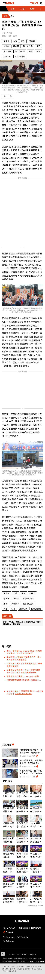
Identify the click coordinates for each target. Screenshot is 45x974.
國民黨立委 (20, 51)
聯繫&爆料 (23, 928)
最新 (13, 9)
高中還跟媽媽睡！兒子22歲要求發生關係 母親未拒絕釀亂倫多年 (36, 900)
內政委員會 (20, 56)
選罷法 (6, 41)
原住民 (16, 46)
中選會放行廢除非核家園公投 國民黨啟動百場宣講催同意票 (36, 810)
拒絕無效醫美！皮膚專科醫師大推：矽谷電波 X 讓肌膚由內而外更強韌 (36, 795)
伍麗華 (32, 41)
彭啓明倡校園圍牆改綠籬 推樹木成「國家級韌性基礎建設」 (8, 900)
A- (11, 96)
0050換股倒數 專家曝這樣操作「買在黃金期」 (8, 870)
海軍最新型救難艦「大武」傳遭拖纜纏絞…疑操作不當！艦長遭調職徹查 (23, 671)
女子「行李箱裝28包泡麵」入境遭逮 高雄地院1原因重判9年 (22, 795)
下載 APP (34, 3)
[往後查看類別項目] (39, 8)
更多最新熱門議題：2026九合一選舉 (23, 676)
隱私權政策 (7, 969)
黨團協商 (7, 56)
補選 (31, 51)
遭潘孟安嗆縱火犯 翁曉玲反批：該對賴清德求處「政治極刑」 (8, 855)
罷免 (23, 41)
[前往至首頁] (9, 3)
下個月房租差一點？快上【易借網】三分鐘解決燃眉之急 (22, 810)
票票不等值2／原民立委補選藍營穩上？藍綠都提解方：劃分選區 (22, 623)
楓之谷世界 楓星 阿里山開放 (36, 855)
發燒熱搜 (9, 932)
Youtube (24, 937)
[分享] (3, 954)
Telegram (10, 941)
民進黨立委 (28, 46)
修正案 (6, 46)
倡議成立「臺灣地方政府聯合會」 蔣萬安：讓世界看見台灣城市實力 (36, 870)
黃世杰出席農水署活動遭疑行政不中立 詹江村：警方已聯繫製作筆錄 (36, 840)
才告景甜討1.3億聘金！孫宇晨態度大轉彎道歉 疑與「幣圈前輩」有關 (22, 885)
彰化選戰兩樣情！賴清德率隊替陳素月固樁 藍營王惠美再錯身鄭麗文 (8, 810)
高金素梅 (7, 51)
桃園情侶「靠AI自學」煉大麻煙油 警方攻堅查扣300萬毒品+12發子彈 (22, 900)
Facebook (10, 937)
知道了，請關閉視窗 (37, 961)
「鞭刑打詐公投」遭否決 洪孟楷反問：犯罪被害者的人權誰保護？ (8, 795)
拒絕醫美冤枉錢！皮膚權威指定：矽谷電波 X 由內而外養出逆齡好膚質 (8, 825)
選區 (38, 46)
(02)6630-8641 (28, 690)
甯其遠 (9, 33)
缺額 (38, 51)
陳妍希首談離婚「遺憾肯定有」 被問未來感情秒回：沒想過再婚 (22, 855)
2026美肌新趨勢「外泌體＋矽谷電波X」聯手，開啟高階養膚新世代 (23, 680)
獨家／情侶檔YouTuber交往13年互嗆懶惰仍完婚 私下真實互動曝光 (24, 652)
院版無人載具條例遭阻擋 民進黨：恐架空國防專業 (8, 840)
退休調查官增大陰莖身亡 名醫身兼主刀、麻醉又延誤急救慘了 (22, 825)
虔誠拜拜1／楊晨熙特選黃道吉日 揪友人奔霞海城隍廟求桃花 (24, 658)
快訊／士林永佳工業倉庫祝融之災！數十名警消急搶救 (24, 664)
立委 (15, 41)
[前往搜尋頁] (41, 3)
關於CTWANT (9, 928)
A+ (5, 96)
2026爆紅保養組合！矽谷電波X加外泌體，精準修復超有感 (36, 825)
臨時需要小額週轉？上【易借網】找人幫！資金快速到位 (22, 840)
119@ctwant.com (23, 693)
